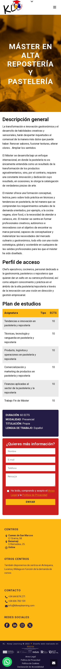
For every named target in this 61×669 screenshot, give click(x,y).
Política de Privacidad (34, 495)
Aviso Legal (30, 657)
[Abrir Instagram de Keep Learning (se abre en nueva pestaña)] (22, 625)
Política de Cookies (30, 663)
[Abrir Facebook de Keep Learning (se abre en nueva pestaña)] (7, 625)
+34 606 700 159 (16, 601)
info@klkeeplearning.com (21, 605)
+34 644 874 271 (16, 596)
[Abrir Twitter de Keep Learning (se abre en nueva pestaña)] (30, 625)
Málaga (30, 646)
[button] (53, 663)
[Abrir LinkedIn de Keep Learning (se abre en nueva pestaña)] (14, 625)
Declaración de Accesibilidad (30, 667)
